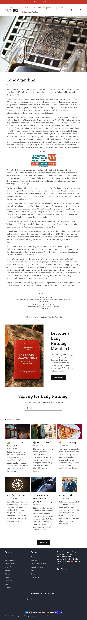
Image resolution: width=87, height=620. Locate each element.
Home (7, 577)
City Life (8, 567)
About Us (34, 557)
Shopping (8, 581)
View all (43, 542)
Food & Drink (10, 564)
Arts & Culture (10, 560)
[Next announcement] (81, 2)
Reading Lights (16, 495)
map (50, 297)
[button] (26, 8)
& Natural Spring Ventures (27, 616)
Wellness (8, 588)
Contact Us (35, 577)
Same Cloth (66, 495)
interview (43, 120)
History (8, 574)
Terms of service (52, 616)
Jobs (32, 570)
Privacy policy (41, 616)
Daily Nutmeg (14, 616)
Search (33, 574)
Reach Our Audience (38, 564)
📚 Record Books (43, 442)
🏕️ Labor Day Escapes (15, 444)
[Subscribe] (59, 408)
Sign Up (34, 560)
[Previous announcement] (5, 2)
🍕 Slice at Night (68, 442)
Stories (8, 552)
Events (7, 557)
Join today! (58, 378)
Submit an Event (37, 567)
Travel (7, 584)
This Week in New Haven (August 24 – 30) (42, 498)
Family (7, 570)
